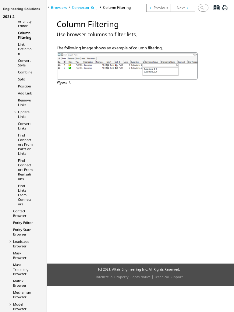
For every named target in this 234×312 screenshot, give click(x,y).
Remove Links (24, 102)
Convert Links (24, 125)
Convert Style (24, 62)
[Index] (214, 12)
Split (21, 79)
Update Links (24, 114)
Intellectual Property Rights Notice (123, 277)
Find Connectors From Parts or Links (25, 144)
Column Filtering (24, 35)
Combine (25, 72)
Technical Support (168, 277)
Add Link (25, 93)
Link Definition (25, 49)
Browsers (59, 7)
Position (24, 86)
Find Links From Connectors (24, 194)
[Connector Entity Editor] (158, 8)
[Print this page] (225, 10)
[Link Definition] (184, 8)
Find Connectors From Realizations (25, 169)
